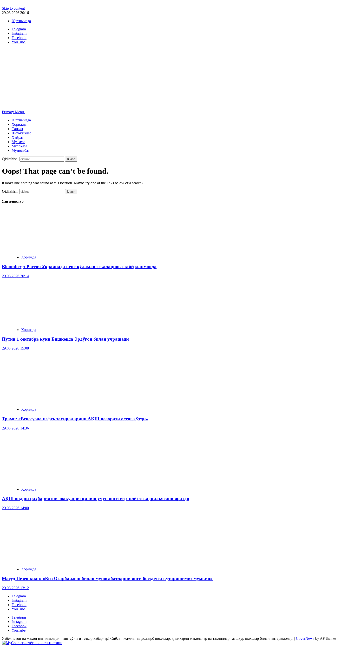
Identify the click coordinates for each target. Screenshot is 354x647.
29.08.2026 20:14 (15, 276)
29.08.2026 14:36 (15, 428)
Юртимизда (21, 21)
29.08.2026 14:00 (15, 508)
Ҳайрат (18, 137)
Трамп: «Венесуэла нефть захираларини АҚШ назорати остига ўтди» (75, 418)
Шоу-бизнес (21, 133)
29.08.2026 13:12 (15, 588)
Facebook (19, 605)
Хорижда (19, 124)
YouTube (19, 609)
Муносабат (21, 150)
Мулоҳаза (19, 146)
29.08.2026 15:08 (15, 348)
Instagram (19, 600)
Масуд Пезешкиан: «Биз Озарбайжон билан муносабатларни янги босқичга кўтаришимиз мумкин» (107, 578)
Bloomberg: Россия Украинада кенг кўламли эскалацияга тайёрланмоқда (79, 266)
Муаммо (18, 142)
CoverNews (305, 638)
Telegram (19, 596)
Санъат (17, 129)
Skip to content (13, 8)
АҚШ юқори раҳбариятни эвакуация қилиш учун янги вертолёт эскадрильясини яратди (95, 498)
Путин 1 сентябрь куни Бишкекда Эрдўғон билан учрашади (65, 339)
